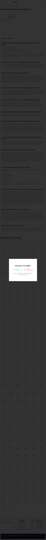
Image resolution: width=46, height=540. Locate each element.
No (28, 269)
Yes (17, 269)
